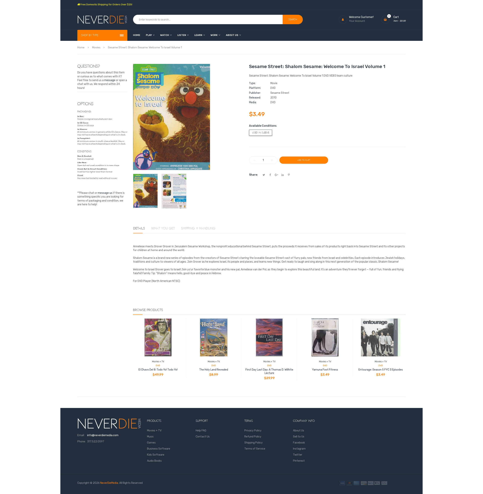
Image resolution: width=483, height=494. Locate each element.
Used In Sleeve (260, 132)
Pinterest (299, 460)
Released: (255, 97)
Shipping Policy (253, 442)
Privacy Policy (252, 430)
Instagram (299, 448)
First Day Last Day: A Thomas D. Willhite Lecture (269, 371)
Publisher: (255, 93)
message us (105, 193)
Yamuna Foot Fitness (325, 369)
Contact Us (203, 436)
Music (150, 436)
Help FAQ (201, 430)
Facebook (299, 442)
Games (151, 442)
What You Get (163, 228)
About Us (298, 430)
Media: (253, 102)
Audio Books (154, 460)
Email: (81, 435)
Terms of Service (254, 448)
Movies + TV (158, 361)
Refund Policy (252, 436)
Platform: (255, 88)
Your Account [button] (357, 20)
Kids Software (155, 454)
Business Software (158, 448)
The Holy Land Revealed (213, 369)
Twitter (297, 454)
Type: (252, 83)
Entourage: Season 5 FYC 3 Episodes (380, 369)
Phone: (81, 441)
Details (139, 228)
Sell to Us (298, 436)
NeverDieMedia (109, 483)
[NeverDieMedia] (102, 19)
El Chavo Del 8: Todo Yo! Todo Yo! (158, 369)
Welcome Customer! (361, 17)
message (109, 80)
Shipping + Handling (198, 228)
